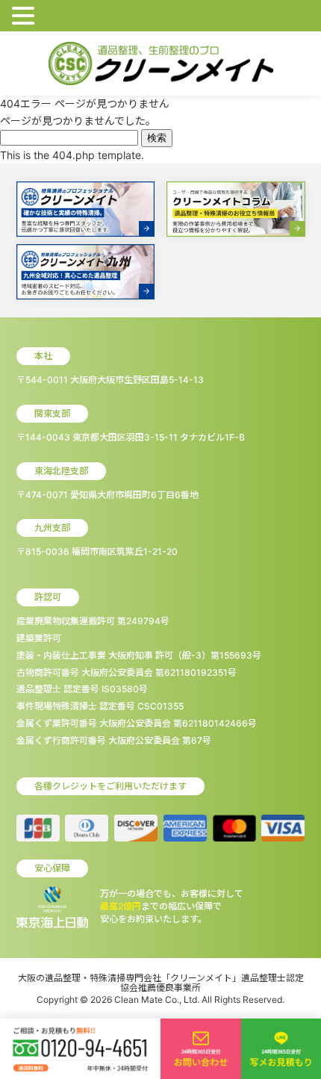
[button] (25, 16)
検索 (156, 137)
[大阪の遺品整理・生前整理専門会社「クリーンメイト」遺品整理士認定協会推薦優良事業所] (161, 63)
